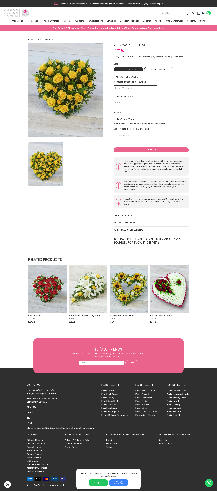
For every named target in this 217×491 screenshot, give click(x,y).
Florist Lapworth (174, 408)
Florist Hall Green (109, 394)
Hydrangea (111, 443)
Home (30, 40)
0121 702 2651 (49, 390)
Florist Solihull (107, 391)
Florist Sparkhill (142, 394)
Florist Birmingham (110, 411)
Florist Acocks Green (145, 391)
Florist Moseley (108, 404)
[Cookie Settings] (7, 484)
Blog (29, 417)
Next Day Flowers (196, 21)
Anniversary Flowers (36, 443)
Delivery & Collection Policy (78, 440)
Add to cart (151, 150)
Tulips (109, 447)
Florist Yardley (142, 401)
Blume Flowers (34, 428)
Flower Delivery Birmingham (114, 415)
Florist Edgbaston (109, 408)
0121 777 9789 (142, 4)
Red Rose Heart (36, 315)
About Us (31, 407)
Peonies (110, 440)
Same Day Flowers (173, 21)
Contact (147, 21)
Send (132, 363)
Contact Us (32, 412)
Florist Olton (141, 408)
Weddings (80, 21)
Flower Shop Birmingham (147, 415)
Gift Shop (111, 21)
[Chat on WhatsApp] (208, 13)
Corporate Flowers (129, 21)
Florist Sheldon (174, 411)
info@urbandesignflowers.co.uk (41, 393)
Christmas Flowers (35, 471)
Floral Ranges (165, 443)
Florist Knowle (173, 401)
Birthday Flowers (35, 440)
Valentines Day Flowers (38, 464)
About (158, 21)
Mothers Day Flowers (37, 468)
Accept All (98, 482)
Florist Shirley (107, 398)
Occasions (164, 440)
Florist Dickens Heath (177, 391)
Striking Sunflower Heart (122, 315)
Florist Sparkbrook (143, 398)
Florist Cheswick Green (146, 411)
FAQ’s (29, 423)
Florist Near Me (174, 415)
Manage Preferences (119, 482)
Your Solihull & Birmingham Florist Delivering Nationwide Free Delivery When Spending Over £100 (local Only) (108, 28)
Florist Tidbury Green (176, 398)
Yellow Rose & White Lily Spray (84, 315)
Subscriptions (96, 21)
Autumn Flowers (34, 454)
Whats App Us (157, 4)
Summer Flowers (35, 450)
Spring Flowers (34, 447)
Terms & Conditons (73, 443)
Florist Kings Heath (110, 401)
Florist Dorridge (174, 404)
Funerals (67, 21)
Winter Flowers (34, 457)
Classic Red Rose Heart (162, 315)
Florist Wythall (142, 404)
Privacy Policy (71, 447)
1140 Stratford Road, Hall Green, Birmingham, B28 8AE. (42, 400)
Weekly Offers (51, 21)
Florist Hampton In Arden (178, 394)
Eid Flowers (32, 461)
